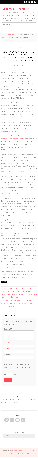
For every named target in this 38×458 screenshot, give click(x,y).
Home (3, 34)
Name (6, 343)
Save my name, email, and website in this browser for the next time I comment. (18, 365)
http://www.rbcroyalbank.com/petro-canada (19, 267)
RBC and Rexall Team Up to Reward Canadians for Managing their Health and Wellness (19, 56)
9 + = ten (10, 375)
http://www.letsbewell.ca (13, 193)
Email (6, 349)
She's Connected (19, 9)
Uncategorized (11, 34)
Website (7, 355)
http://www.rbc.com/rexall (13, 139)
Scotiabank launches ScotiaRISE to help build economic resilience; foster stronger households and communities (18, 303)
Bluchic (27, 453)
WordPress (12, 453)
